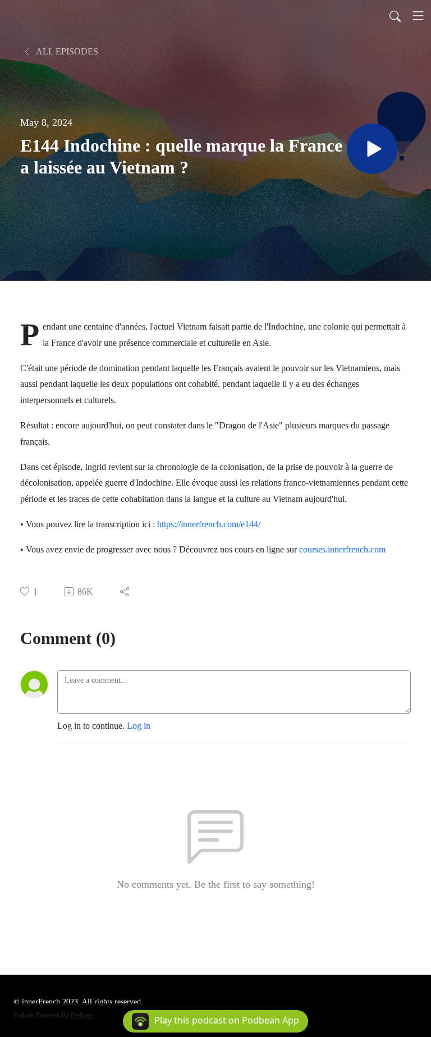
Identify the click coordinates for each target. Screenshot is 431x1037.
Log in (138, 725)
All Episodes (66, 51)
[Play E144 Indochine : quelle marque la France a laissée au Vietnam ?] (372, 149)
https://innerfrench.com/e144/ (208, 524)
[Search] (395, 15)
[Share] (125, 591)
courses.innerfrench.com (342, 549)
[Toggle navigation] (418, 15)
